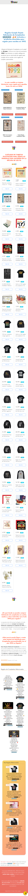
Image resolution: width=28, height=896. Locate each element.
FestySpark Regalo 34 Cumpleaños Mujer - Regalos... (21, 108)
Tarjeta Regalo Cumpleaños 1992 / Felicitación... (21, 135)
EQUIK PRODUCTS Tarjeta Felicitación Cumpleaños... (7, 108)
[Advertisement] (14, 15)
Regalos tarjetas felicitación (7, 114)
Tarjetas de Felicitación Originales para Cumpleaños (11, 664)
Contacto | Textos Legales (16, 891)
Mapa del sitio (7, 891)
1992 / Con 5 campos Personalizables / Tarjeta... (7, 135)
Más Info (7, 189)
